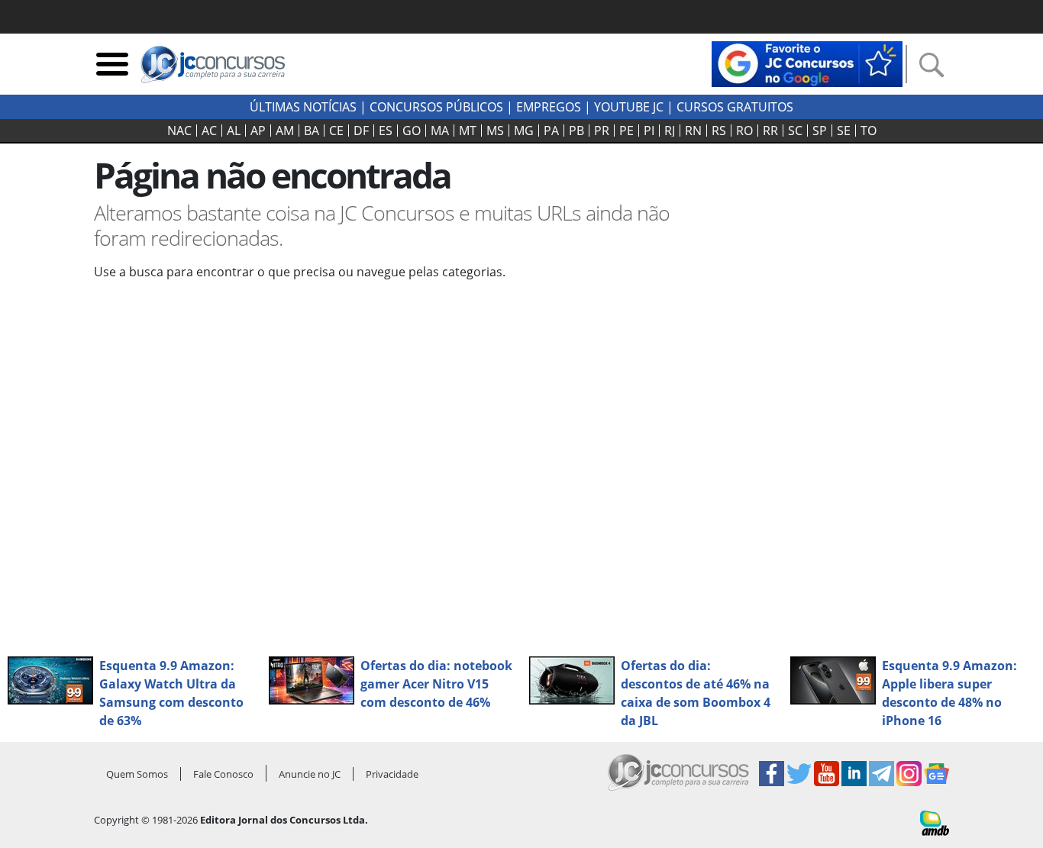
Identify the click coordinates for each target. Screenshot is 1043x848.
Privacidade (392, 774)
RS (719, 130)
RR (770, 130)
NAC (179, 130)
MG (524, 130)
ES (385, 130)
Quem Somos (137, 774)
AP (258, 130)
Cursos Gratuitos (734, 106)
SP (819, 130)
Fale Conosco (223, 774)
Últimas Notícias (303, 106)
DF (361, 130)
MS (495, 130)
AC (209, 130)
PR (601, 130)
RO (744, 130)
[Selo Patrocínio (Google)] (807, 62)
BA (311, 130)
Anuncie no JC (310, 774)
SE (844, 130)
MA (440, 130)
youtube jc (629, 106)
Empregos (548, 106)
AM (285, 130)
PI (649, 130)
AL (234, 130)
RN (693, 130)
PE (626, 130)
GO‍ (411, 130)
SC (795, 130)
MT (467, 130)
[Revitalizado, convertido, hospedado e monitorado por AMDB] (934, 822)
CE (336, 130)
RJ (669, 130)
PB (576, 130)
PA (551, 130)
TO (869, 130)
